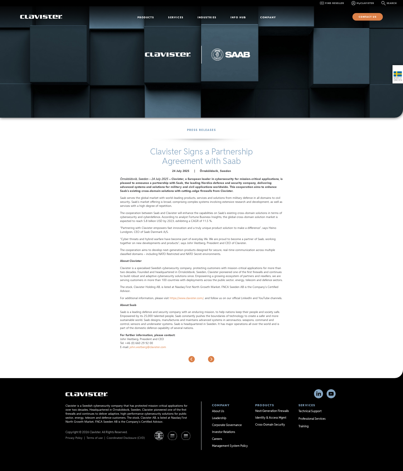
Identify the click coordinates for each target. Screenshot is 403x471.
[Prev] (195, 359)
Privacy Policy (73, 438)
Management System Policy (230, 446)
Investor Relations (223, 432)
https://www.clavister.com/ (186, 298)
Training (303, 426)
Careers (217, 439)
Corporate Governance (227, 425)
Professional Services (312, 419)
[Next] (208, 359)
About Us (218, 411)
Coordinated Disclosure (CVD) (126, 438)
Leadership (219, 418)
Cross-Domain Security (270, 424)
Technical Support (310, 411)
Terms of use (94, 438)
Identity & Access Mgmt (270, 418)
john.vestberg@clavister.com (148, 347)
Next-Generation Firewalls (272, 411)
